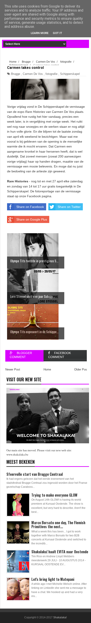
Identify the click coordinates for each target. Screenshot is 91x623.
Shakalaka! (60, 617)
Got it (57, 33)
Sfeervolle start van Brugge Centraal (34, 474)
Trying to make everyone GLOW (54, 495)
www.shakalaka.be (17, 454)
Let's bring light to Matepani (52, 579)
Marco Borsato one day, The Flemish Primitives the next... (58, 524)
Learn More (39, 33)
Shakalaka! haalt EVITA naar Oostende (59, 551)
